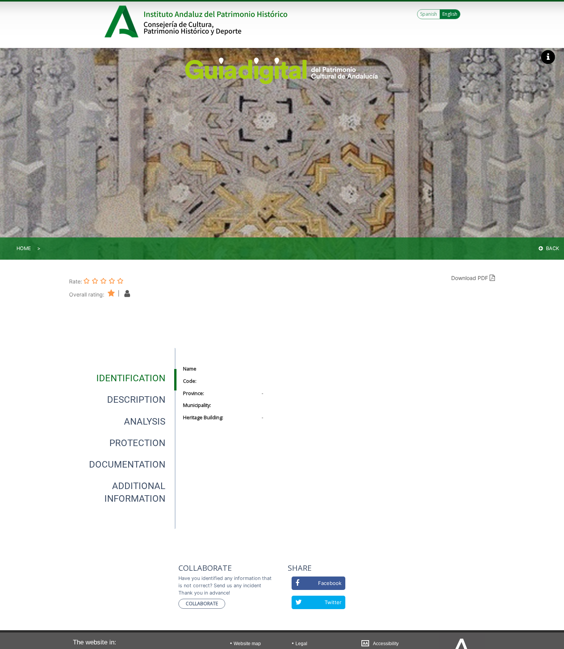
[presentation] (122, 378)
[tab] (131, 378)
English (449, 14)
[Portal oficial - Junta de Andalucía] (123, 21)
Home (23, 248)
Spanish (428, 14)
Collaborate (202, 603)
